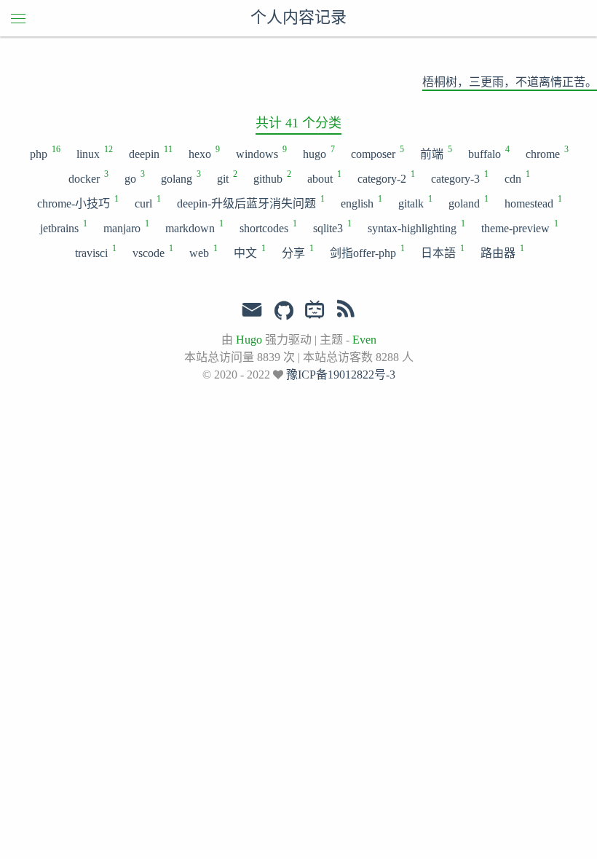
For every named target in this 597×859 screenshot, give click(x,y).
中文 (249, 252)
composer (377, 153)
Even (364, 339)
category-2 (385, 177)
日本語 (442, 252)
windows (260, 153)
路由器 (502, 252)
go (133, 177)
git (226, 177)
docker (87, 177)
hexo (203, 153)
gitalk (414, 202)
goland (467, 202)
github (271, 177)
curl (147, 202)
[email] (252, 310)
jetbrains (63, 227)
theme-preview (519, 227)
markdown (193, 227)
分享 (297, 252)
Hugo (249, 339)
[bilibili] (315, 311)
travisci (95, 252)
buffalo (488, 153)
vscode (152, 252)
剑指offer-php (366, 252)
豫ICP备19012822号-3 (340, 374)
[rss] (346, 311)
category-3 (459, 177)
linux (93, 153)
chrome (546, 153)
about (323, 177)
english (361, 202)
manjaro (125, 227)
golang (180, 177)
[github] (284, 311)
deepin (150, 153)
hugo (318, 153)
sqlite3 (331, 227)
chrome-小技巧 (77, 202)
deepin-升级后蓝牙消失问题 (250, 202)
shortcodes (268, 227)
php (44, 153)
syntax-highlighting (416, 227)
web (202, 252)
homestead (533, 202)
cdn (517, 177)
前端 (435, 153)
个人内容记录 (298, 18)
